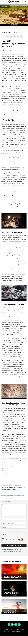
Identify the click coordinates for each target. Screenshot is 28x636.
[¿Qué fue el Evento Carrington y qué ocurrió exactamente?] (14, 571)
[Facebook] (7, 36)
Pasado (21, 495)
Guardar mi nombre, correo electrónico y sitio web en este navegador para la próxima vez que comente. (13, 532)
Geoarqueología (6, 495)
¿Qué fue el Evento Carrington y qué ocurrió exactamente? (13, 577)
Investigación (15, 495)
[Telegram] (18, 36)
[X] (11, 36)
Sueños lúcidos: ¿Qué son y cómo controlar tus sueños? (13, 611)
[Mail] (15, 624)
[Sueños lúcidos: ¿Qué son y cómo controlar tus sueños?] (14, 606)
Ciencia (6, 6)
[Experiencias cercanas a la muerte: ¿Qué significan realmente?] (14, 588)
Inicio (2, 6)
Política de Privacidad (7, 629)
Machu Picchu (5, 130)
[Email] (21, 36)
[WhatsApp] (14, 36)
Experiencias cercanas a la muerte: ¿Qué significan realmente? (11, 593)
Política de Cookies (19, 629)
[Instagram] (12, 624)
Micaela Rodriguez (6, 32)
